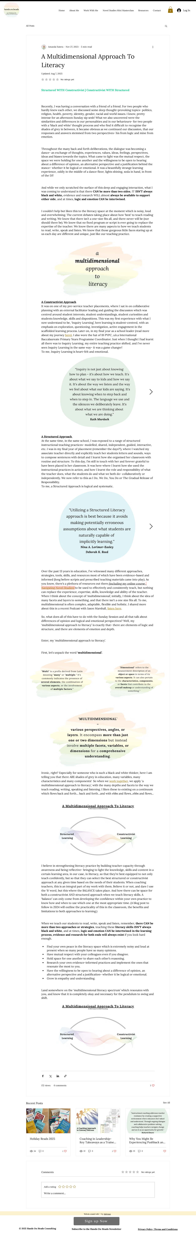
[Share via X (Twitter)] (50, 1076)
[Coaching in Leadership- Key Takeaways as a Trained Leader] (98, 1120)
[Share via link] (65, 1076)
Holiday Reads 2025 (42, 1138)
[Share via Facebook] (42, 1076)
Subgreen (107, 1214)
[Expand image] (98, 392)
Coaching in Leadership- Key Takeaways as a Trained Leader (98, 1140)
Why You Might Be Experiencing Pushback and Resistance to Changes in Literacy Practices (147, 1140)
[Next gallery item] (151, 392)
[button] (170, 10)
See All (166, 1102)
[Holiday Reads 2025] (48, 1120)
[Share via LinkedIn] (57, 1076)
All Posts (30, 25)
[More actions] (153, 47)
